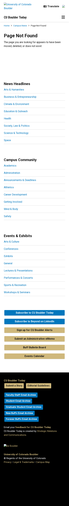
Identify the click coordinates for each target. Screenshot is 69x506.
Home (6, 25)
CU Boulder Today (15, 17)
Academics (10, 165)
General (8, 263)
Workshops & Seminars (17, 292)
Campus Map (43, 462)
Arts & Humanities (14, 89)
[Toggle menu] (63, 17)
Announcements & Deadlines (20, 180)
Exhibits (8, 256)
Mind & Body (11, 209)
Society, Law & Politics (17, 125)
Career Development (15, 194)
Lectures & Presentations (18, 270)
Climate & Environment (16, 104)
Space (7, 140)
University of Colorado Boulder (21, 454)
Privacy (7, 462)
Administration (12, 172)
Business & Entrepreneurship (20, 96)
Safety (7, 216)
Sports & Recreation (15, 285)
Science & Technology (16, 133)
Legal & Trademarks (23, 462)
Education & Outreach (16, 111)
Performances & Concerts (18, 277)
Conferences (11, 248)
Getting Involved (13, 201)
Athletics (9, 187)
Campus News (20, 25)
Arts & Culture (11, 241)
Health (7, 118)
